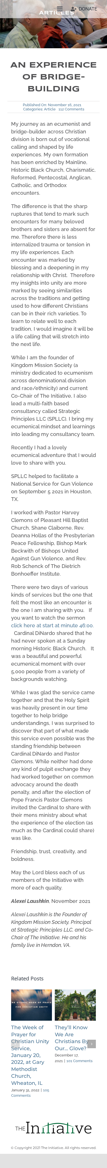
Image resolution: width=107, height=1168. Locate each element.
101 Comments (79, 1061)
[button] (15, 1044)
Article (50, 109)
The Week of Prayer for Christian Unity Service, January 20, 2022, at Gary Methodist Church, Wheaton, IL (30, 1055)
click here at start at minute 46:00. (52, 625)
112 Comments (71, 109)
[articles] (53, 1123)
